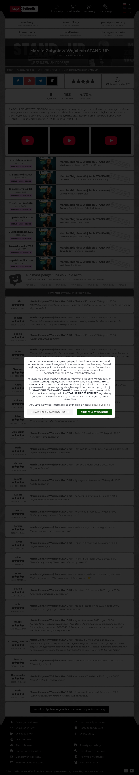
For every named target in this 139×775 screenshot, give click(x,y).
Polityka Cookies (100, 404)
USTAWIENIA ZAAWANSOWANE (50, 412)
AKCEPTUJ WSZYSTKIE (95, 412)
